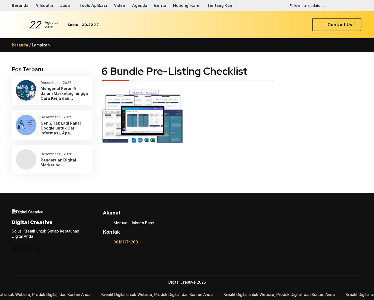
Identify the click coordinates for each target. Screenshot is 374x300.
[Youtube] (347, 5)
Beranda (20, 5)
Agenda (139, 5)
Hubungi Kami (186, 5)
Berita (160, 5)
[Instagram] (336, 5)
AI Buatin (44, 5)
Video (119, 5)
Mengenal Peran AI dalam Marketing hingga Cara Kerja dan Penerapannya (64, 93)
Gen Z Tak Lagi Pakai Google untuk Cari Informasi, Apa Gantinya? (61, 128)
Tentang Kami (221, 5)
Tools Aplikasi (93, 5)
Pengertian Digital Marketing (58, 162)
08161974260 (126, 242)
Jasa (65, 5)
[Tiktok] (357, 5)
